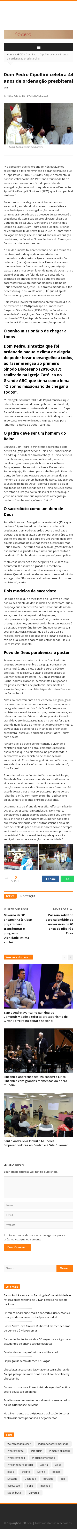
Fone (30, 1485)
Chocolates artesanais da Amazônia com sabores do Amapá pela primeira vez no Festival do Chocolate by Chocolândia (37, 1374)
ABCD (19, 54)
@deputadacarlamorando (53, 1444)
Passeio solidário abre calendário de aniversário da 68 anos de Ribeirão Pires (59, 924)
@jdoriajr (36, 1451)
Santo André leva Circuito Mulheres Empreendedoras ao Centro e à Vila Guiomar (36, 1143)
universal (34, 1492)
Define (41, 1472)
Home (10, 54)
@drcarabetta (15, 1451)
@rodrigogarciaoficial (20, 1465)
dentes (56, 1472)
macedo (45, 1485)
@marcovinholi (16, 1458)
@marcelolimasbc (59, 1451)
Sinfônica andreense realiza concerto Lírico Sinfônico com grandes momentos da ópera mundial (35, 1081)
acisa (58, 1465)
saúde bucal (14, 1492)
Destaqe (12, 1478)
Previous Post (18, 909)
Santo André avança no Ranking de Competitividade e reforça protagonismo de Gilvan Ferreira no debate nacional (36, 1017)
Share (51, 879)
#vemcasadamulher (19, 1444)
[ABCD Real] (38, 17)
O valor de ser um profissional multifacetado (31, 1352)
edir (63, 1478)
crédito (26, 1472)
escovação (13, 1485)
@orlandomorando (43, 1458)
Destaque (29, 896)
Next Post (60, 909)
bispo (10, 1472)
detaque (48, 1478)
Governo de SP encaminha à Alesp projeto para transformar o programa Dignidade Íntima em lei (18, 928)
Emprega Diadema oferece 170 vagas (27, 1361)
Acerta (44, 1465)
